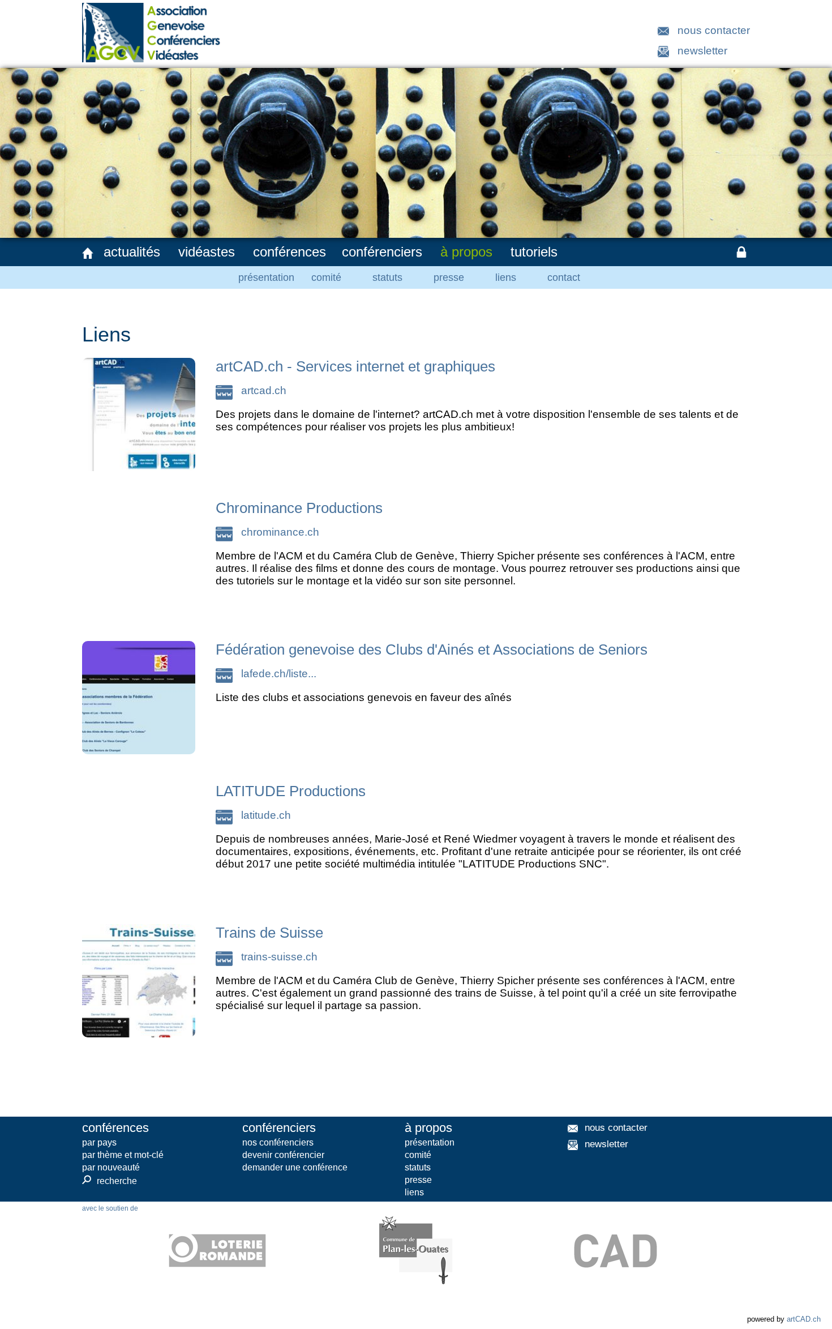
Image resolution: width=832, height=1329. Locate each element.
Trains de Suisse (269, 932)
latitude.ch (266, 815)
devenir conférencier (283, 1155)
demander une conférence (295, 1167)
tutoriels (534, 251)
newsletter (702, 51)
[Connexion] (741, 252)
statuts (387, 277)
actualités (132, 251)
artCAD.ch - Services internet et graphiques (355, 366)
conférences (289, 251)
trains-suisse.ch (279, 957)
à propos (466, 251)
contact (563, 277)
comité (326, 277)
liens (505, 277)
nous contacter (713, 30)
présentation (266, 277)
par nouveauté (111, 1167)
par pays (99, 1142)
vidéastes (206, 251)
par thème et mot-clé (123, 1155)
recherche (109, 1180)
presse (449, 277)
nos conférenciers (278, 1142)
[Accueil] (87, 253)
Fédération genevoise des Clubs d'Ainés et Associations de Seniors (431, 649)
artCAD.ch (804, 1319)
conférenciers (382, 251)
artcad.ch (263, 390)
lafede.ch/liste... (278, 674)
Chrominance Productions (299, 507)
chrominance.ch (280, 532)
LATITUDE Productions (291, 791)
